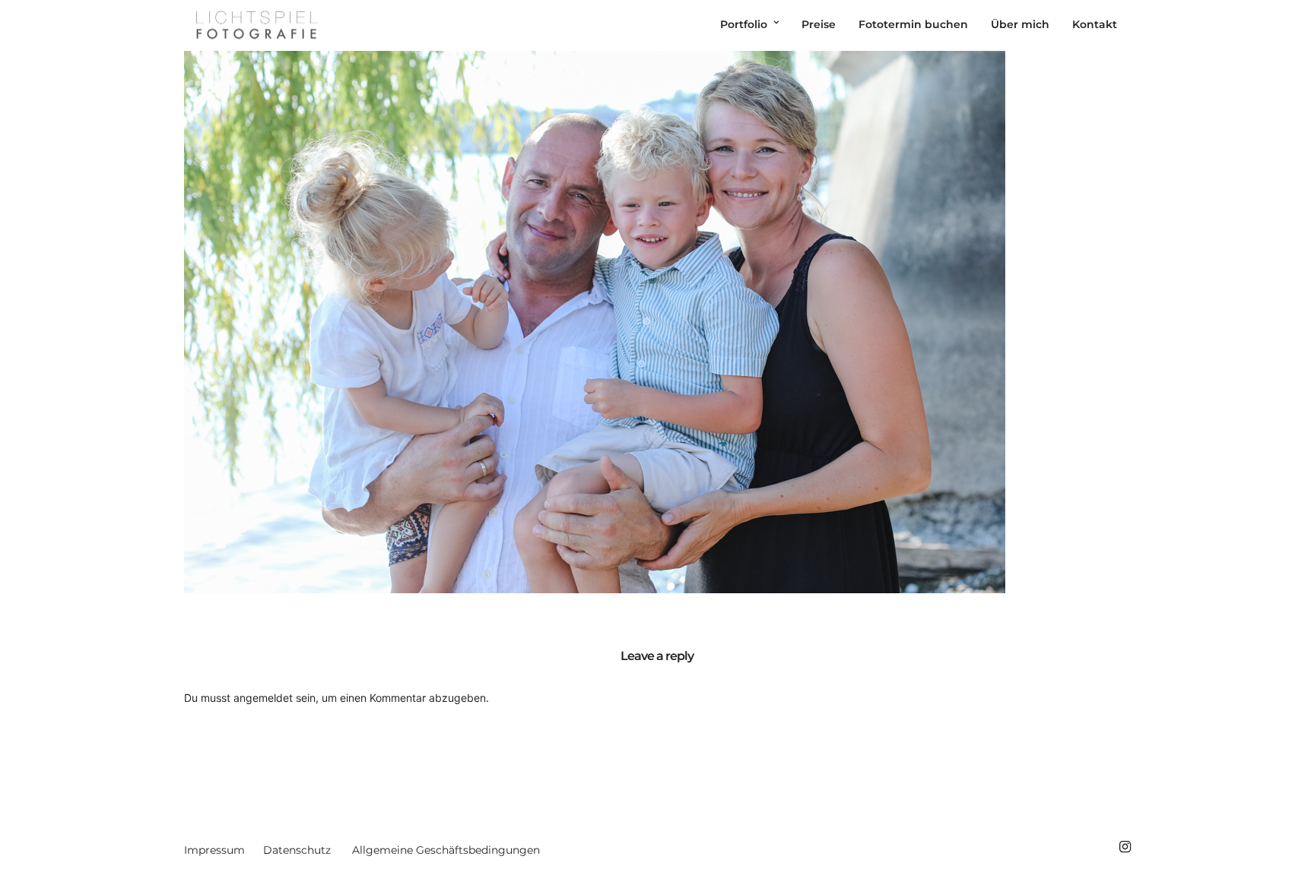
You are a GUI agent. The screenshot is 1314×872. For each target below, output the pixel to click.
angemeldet (263, 697)
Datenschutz (297, 850)
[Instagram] (1125, 847)
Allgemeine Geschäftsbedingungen (446, 850)
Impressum (214, 850)
